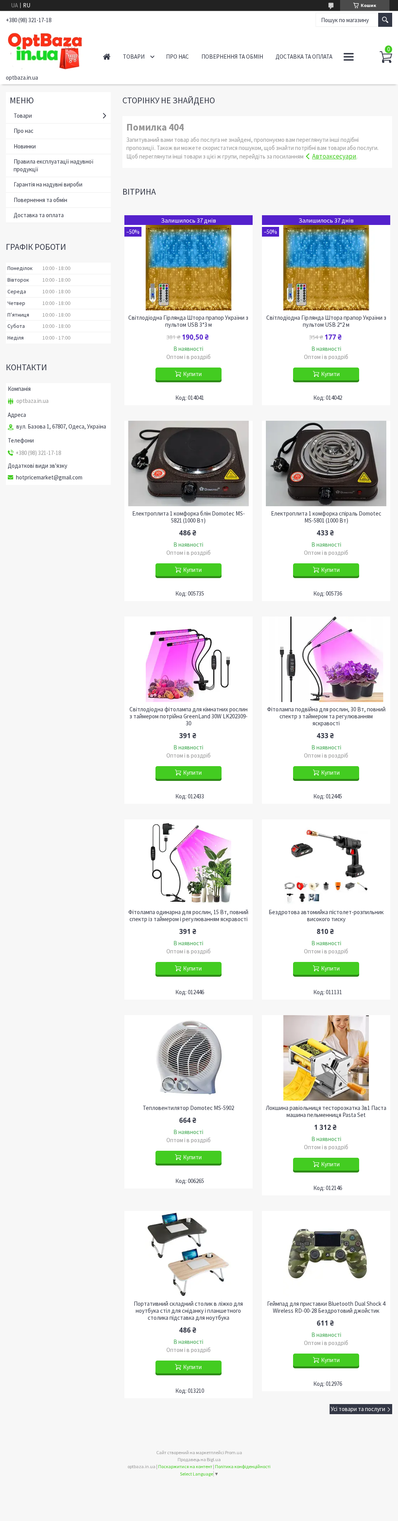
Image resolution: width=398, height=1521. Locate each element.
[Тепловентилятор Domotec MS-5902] (188, 1058)
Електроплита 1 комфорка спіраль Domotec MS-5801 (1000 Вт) (326, 517)
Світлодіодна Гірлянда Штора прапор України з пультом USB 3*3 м (188, 321)
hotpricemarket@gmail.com (49, 477)
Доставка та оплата (304, 56)
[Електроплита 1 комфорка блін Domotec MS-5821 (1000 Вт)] (188, 463)
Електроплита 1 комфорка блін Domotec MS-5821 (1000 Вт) (188, 517)
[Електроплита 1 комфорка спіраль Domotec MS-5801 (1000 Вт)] (326, 463)
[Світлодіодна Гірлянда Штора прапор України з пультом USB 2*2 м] (326, 262)
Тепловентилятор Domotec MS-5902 (188, 1108)
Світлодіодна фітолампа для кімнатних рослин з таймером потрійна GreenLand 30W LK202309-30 (188, 716)
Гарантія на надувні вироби (48, 184)
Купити (192, 374)
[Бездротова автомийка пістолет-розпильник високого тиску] (326, 862)
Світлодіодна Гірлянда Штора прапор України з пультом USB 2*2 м (326, 321)
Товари (134, 56)
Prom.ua (233, 1452)
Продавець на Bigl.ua (199, 1459)
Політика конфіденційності (243, 1466)
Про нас (177, 56)
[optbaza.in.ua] (46, 50)
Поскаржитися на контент (185, 1466)
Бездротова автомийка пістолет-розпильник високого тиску (326, 916)
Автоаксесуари (334, 156)
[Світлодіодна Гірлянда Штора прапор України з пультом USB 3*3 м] (188, 262)
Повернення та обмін (232, 56)
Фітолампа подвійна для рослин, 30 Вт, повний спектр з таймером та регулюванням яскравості (326, 716)
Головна (106, 56)
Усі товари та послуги (358, 1409)
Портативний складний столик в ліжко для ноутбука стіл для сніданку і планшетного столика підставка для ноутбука (188, 1310)
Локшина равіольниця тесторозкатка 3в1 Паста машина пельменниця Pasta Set (326, 1112)
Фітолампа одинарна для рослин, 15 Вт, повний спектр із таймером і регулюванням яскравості (188, 916)
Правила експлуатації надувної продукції (53, 165)
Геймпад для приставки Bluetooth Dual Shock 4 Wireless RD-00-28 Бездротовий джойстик (326, 1307)
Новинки (25, 146)
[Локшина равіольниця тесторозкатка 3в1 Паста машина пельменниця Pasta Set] (326, 1058)
